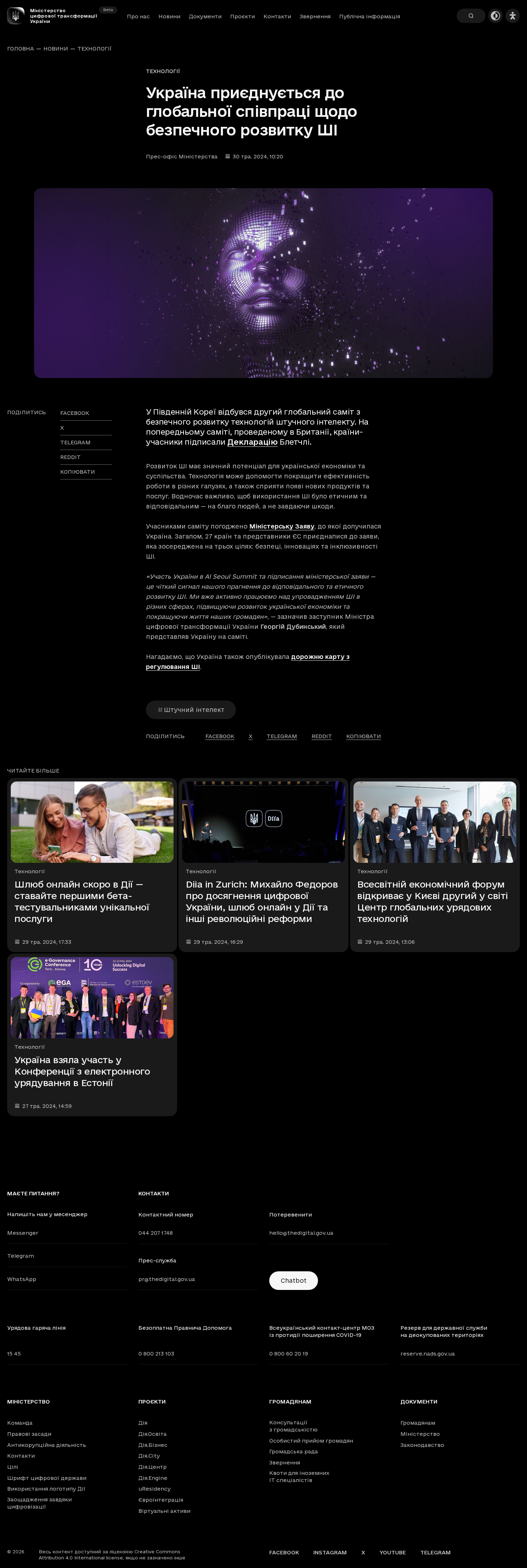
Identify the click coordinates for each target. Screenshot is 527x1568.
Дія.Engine (152, 1478)
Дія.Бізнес (152, 1445)
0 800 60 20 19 (288, 1354)
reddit (70, 457)
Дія (142, 1423)
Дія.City (149, 1456)
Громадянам (290, 1402)
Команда (20, 1423)
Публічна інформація (369, 16)
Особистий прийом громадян (311, 1441)
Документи (205, 16)
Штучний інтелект (194, 709)
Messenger (22, 1233)
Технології (94, 49)
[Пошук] (471, 16)
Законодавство (422, 1445)
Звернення (315, 16)
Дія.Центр (152, 1467)
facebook (74, 413)
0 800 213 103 (156, 1354)
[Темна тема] (495, 16)
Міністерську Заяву (281, 526)
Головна (20, 49)
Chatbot (294, 1280)
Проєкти (242, 16)
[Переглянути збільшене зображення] (263, 283)
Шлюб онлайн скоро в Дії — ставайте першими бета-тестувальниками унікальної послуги (81, 901)
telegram (75, 442)
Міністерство (28, 1402)
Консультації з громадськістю (293, 1426)
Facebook (284, 1552)
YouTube (393, 1552)
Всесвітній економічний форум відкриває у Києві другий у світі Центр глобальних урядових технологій (432, 901)
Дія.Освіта (152, 1434)
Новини (169, 16)
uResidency (154, 1489)
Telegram (20, 1256)
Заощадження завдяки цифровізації (39, 1503)
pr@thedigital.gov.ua (166, 1279)
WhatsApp (21, 1279)
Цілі (12, 1467)
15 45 (14, 1354)
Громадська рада (293, 1451)
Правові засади (29, 1434)
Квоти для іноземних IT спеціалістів (299, 1476)
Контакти (277, 16)
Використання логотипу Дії (46, 1489)
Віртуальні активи (164, 1511)
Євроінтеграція (160, 1500)
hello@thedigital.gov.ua (301, 1233)
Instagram (330, 1552)
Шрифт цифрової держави (46, 1478)
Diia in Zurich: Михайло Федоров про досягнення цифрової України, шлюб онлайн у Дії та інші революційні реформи (262, 901)
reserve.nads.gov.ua (427, 1354)
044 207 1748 (155, 1233)
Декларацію (252, 442)
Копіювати (77, 472)
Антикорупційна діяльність (46, 1445)
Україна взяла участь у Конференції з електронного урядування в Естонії (82, 1071)
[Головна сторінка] (18, 15)
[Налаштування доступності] (512, 16)
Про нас (138, 16)
